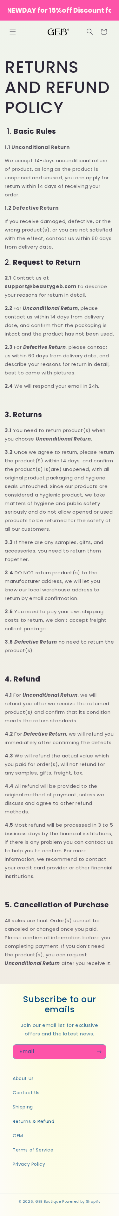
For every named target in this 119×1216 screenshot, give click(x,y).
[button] (13, 32)
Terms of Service (33, 1150)
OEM (18, 1136)
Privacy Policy (29, 1164)
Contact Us (26, 1092)
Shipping (23, 1107)
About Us (23, 1078)
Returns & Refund (34, 1121)
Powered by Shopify (81, 1201)
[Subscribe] (99, 1051)
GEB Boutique (48, 1201)
